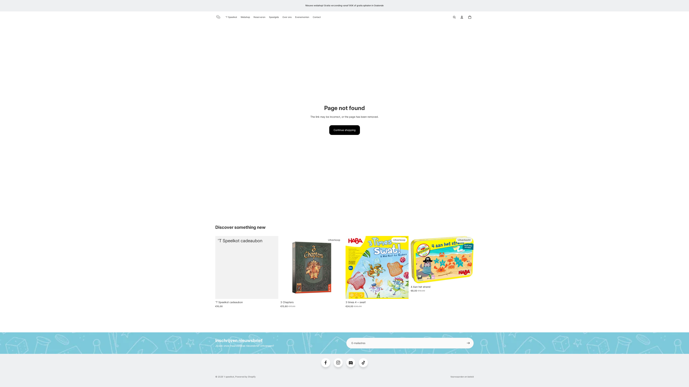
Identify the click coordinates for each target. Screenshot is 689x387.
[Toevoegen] (338, 293)
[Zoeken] (454, 17)
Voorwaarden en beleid (462, 376)
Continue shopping (345, 130)
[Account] (462, 17)
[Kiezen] (272, 293)
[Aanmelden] (468, 343)
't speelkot (229, 376)
